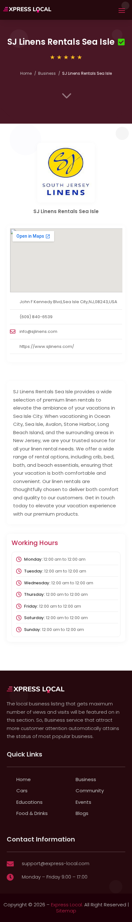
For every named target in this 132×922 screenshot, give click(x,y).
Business (47, 73)
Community (90, 790)
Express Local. (67, 904)
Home (26, 73)
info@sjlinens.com (38, 331)
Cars (22, 790)
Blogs (82, 813)
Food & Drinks (32, 813)
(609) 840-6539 (36, 317)
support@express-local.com (55, 863)
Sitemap (66, 910)
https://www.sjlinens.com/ (47, 346)
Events (83, 802)
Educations (29, 802)
